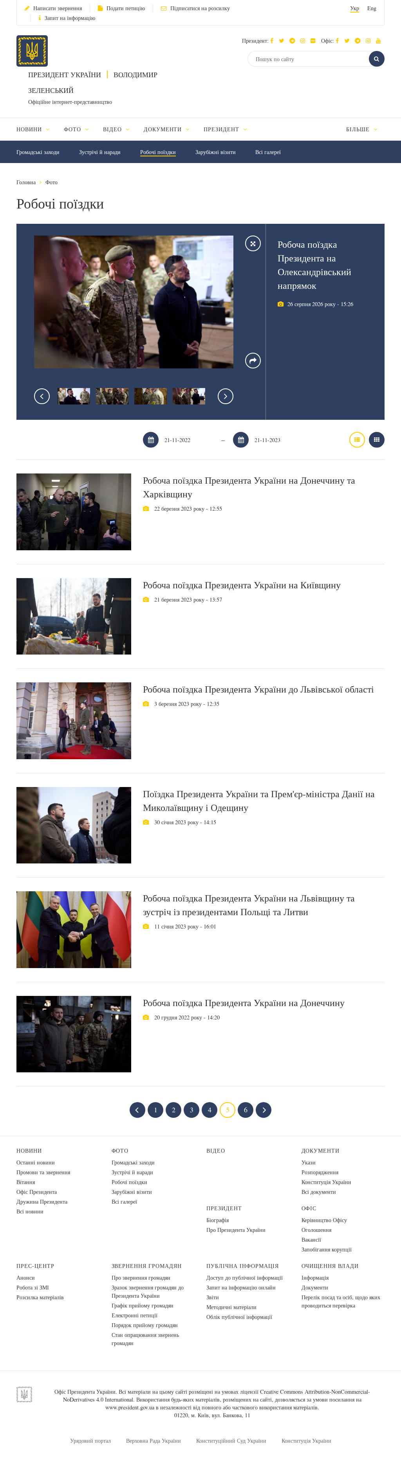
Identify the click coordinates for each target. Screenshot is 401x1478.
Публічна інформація (242, 1265)
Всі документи (319, 1191)
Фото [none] (73, 129)
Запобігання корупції (327, 1249)
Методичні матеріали (231, 1307)
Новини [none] (30, 129)
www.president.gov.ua (129, 1407)
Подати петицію (126, 8)
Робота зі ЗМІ (32, 1287)
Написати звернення (57, 8)
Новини (29, 1150)
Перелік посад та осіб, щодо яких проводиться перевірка (341, 1301)
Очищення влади (330, 1265)
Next (225, 396)
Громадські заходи (38, 152)
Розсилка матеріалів (40, 1297)
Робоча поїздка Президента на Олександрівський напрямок (314, 265)
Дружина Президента (41, 1201)
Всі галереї (268, 152)
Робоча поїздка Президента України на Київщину (242, 585)
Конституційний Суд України (231, 1440)
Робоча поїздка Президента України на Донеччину (244, 1002)
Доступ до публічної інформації (244, 1277)
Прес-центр (35, 1265)
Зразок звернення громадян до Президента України (148, 1291)
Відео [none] (113, 129)
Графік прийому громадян (142, 1305)
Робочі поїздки (158, 152)
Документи (321, 1150)
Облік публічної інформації (239, 1316)
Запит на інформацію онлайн (241, 1287)
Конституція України (326, 1182)
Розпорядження (320, 1172)
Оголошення (316, 1229)
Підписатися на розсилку (200, 8)
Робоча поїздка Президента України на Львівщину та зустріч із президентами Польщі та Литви (249, 905)
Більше (359, 129)
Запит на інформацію (70, 18)
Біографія (217, 1220)
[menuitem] (36, 129)
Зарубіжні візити (215, 152)
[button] (283, 40)
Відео (215, 1150)
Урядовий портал (90, 1440)
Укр (354, 8)
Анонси (25, 1277)
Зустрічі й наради (100, 152)
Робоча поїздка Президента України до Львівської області (258, 689)
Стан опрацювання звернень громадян (145, 1339)
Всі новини (29, 1211)
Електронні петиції (134, 1315)
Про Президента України (236, 1229)
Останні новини (35, 1162)
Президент (224, 1208)
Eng (371, 8)
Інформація (315, 1277)
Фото (51, 182)
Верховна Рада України (153, 1440)
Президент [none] (222, 129)
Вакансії (311, 1239)
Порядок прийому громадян (145, 1325)
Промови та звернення (43, 1172)
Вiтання (25, 1182)
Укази (309, 1162)
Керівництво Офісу (324, 1220)
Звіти (212, 1297)
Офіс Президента (36, 1191)
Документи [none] (164, 129)
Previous (42, 396)
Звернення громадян (147, 1265)
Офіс (309, 1208)
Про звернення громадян (141, 1277)
